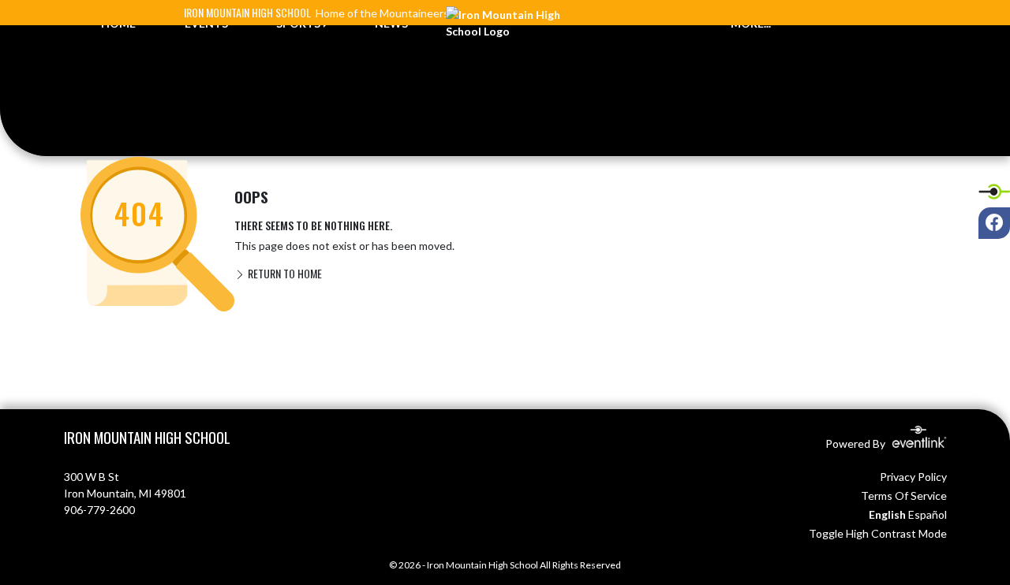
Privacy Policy (913, 476)
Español (927, 514)
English (887, 514)
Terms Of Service (904, 495)
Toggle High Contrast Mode (878, 533)
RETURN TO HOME (283, 273)
